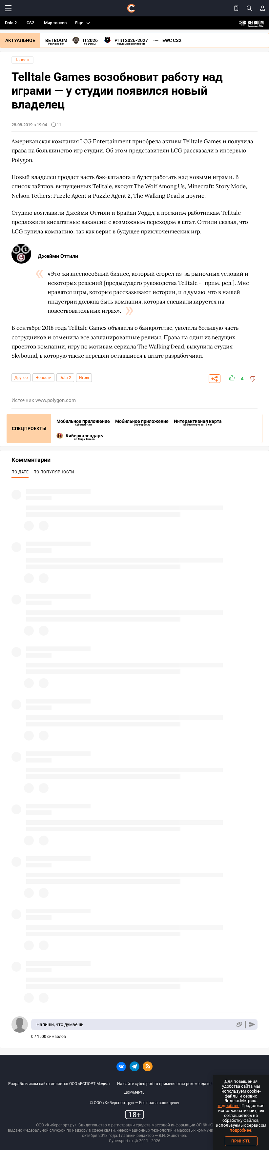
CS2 (30, 22)
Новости (43, 377)
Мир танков (55, 22)
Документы (134, 1092)
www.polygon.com (55, 400)
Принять (241, 1141)
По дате (20, 472)
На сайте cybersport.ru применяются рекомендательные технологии (180, 1083)
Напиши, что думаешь (60, 1024)
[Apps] (236, 8)
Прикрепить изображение (239, 1025)
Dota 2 (11, 22)
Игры (84, 377)
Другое (21, 377)
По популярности (53, 472)
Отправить (252, 1025)
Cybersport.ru (121, 1141)
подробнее (228, 1105)
